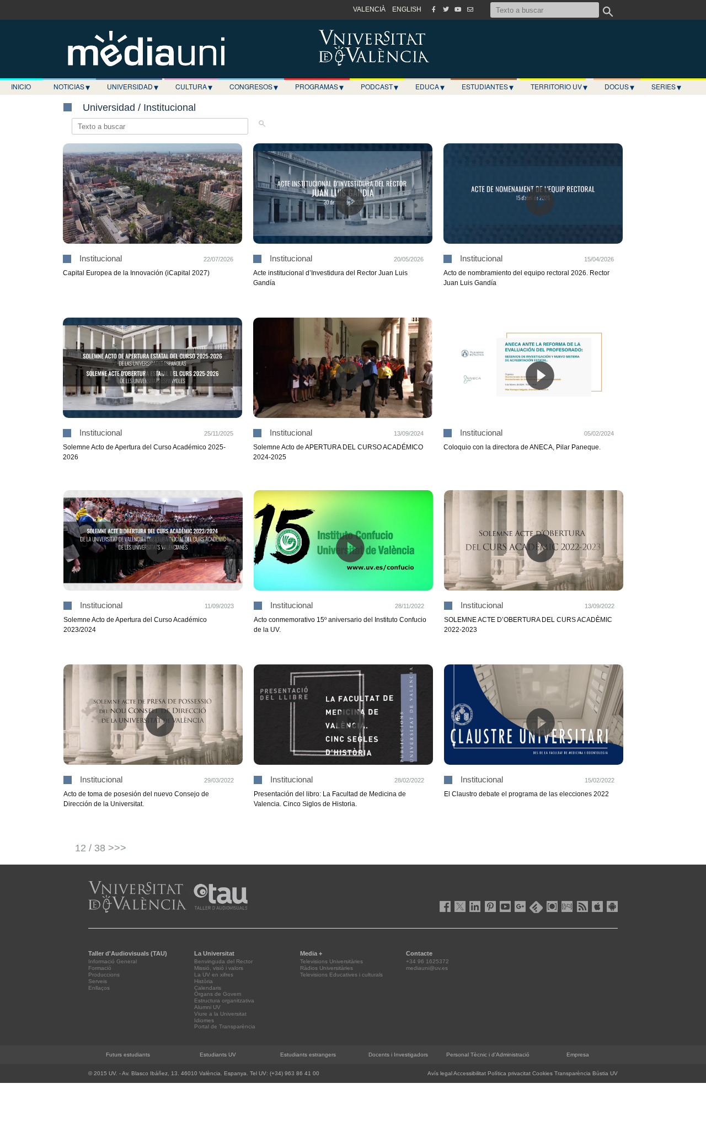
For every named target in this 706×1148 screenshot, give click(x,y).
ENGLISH (406, 9)
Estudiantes (488, 87)
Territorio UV (559, 87)
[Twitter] (446, 9)
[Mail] (470, 9)
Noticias (72, 87)
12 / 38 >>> (100, 848)
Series (666, 87)
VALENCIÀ (369, 9)
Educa (430, 87)
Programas (319, 87)
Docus (619, 87)
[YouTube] (458, 9)
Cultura (193, 87)
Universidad (132, 87)
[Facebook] (433, 9)
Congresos (253, 87)
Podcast (379, 87)
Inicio (21, 86)
